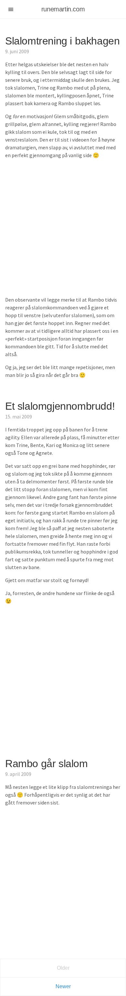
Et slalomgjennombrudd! (60, 406)
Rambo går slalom (46, 763)
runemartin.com (63, 9)
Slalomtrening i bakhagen (62, 41)
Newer (63, 986)
